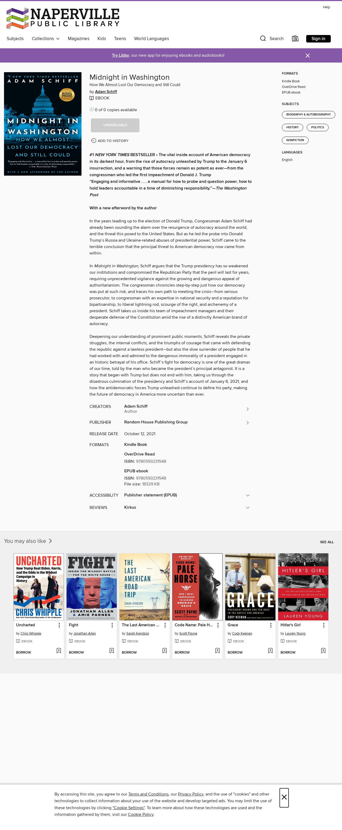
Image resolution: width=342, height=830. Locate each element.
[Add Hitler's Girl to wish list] (323, 651)
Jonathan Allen (84, 633)
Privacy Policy (190, 794)
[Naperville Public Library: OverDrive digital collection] (63, 18)
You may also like (26, 541)
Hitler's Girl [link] (291, 625)
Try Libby (120, 55)
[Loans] (295, 39)
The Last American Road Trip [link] (142, 625)
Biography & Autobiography (308, 115)
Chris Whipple (31, 633)
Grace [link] (233, 625)
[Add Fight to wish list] (111, 651)
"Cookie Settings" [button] (128, 807)
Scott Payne (188, 633)
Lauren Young (295, 633)
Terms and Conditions (148, 794)
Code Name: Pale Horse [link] (195, 625)
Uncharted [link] (25, 625)
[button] (271, 39)
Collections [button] (44, 39)
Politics (317, 127)
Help (326, 7)
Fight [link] (73, 625)
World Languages (151, 39)
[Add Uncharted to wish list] (58, 651)
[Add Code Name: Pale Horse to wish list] (217, 651)
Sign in (318, 39)
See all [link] (327, 542)
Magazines (79, 39)
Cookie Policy (140, 814)
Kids (102, 39)
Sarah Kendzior (137, 633)
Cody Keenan (242, 633)
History (292, 127)
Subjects (15, 39)
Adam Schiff (106, 92)
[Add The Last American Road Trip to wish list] (164, 651)
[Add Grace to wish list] (270, 651)
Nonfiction (295, 140)
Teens (120, 39)
